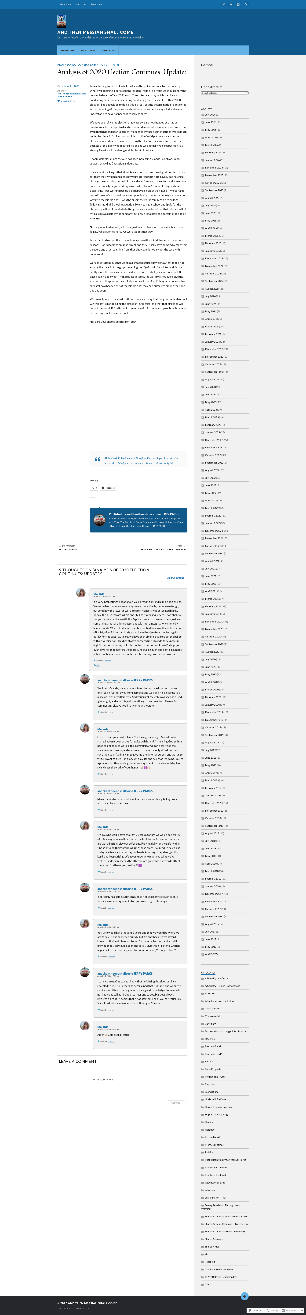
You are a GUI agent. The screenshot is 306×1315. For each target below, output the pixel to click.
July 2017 (210, 931)
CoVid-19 (210, 1023)
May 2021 (210, 583)
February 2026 (213, 152)
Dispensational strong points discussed (226, 1031)
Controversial (212, 1016)
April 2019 (211, 772)
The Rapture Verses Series (219, 1269)
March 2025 (212, 235)
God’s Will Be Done (215, 1099)
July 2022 (210, 477)
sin (206, 1254)
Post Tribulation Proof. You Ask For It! (226, 1159)
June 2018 (210, 848)
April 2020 (211, 681)
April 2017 (211, 954)
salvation (210, 1189)
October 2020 (213, 636)
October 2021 (213, 545)
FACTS (209, 1061)
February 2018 (213, 878)
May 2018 (210, 855)
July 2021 (210, 568)
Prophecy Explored (215, 1174)
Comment (176, 1102)
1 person (107, 660)
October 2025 (213, 182)
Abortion (210, 993)
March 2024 (212, 326)
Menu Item (65, 4)
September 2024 (214, 280)
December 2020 (214, 621)
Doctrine (210, 1038)
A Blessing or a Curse (216, 978)
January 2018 (212, 886)
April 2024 (211, 318)
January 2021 (212, 613)
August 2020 (212, 651)
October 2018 (213, 818)
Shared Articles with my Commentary (225, 1231)
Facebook (207, 65)
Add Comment (175, 577)
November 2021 (214, 538)
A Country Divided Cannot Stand (222, 985)
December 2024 (214, 258)
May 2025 (210, 220)
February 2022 (213, 515)
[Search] (246, 4)
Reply (96, 665)
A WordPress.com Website (73, 1309)
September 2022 (214, 462)
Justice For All (212, 1137)
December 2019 (214, 712)
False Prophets (213, 1069)
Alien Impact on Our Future (219, 1000)
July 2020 (210, 659)
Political (209, 1152)
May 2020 (210, 674)
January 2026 (212, 159)
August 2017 (212, 923)
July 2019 (210, 750)
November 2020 (214, 628)
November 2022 (214, 447)
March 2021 (212, 598)
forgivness (210, 1084)
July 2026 (210, 114)
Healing (209, 1121)
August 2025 (212, 197)
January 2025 (212, 250)
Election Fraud (213, 1046)
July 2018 (210, 840)
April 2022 (211, 500)
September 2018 (214, 825)
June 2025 (210, 212)
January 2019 (212, 795)
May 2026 (210, 129)
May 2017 (210, 946)
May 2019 (210, 765)
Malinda (98, 594)
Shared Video (212, 1246)
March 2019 (212, 780)
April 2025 (211, 227)
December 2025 (214, 167)
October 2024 (213, 273)
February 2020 (213, 697)
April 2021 (211, 591)
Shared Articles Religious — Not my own (226, 1223)
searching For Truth (103, 64)
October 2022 (213, 455)
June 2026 (210, 122)
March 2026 (212, 144)
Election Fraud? (213, 1053)
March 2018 (212, 871)
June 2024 (210, 303)
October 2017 (213, 908)
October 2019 (213, 727)
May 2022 (210, 492)
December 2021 (214, 530)
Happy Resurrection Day (218, 1106)
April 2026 (211, 137)
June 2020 (210, 666)
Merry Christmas (214, 1144)
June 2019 (210, 757)
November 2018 (214, 810)
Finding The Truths (215, 1076)
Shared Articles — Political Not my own (226, 1216)
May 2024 (210, 311)
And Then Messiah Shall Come (95, 32)
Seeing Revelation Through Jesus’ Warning (221, 1207)
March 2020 (212, 689)
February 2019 (213, 787)
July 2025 (210, 205)
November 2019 (214, 719)
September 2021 (214, 553)
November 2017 (214, 901)
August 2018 (212, 833)
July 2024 (210, 296)
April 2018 (211, 863)
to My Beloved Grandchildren (221, 1276)
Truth (208, 1284)
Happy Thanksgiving (216, 1114)
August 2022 (212, 470)
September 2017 (214, 916)
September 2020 (214, 644)
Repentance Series (215, 1182)
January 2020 (212, 704)
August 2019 (212, 742)
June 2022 (210, 485)
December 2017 (214, 893)
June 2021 (210, 575)
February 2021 (213, 606)
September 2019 (214, 734)
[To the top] (245, 1296)
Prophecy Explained (72, 64)
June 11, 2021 (71, 86)
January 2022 (212, 523)
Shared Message (214, 1238)
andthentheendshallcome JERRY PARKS (71, 95)
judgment (210, 1129)
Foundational (212, 1091)
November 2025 (214, 175)
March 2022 (212, 508)
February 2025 (213, 243)
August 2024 (212, 288)
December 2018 (214, 802)
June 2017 (210, 939)
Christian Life (212, 1008)
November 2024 (214, 265)
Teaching (210, 1261)
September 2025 (214, 190)
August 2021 (212, 560)
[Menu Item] (224, 4)
